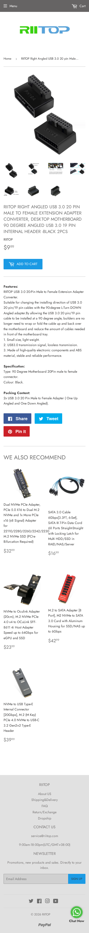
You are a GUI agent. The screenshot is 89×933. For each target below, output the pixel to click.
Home (7, 58)
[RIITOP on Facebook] (39, 901)
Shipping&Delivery (44, 799)
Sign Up (76, 879)
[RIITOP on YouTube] (55, 901)
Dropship (44, 818)
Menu (13, 6)
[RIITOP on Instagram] (47, 901)
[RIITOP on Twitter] (31, 901)
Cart (82, 6)
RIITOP (46, 914)
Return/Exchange (44, 812)
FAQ (45, 806)
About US (44, 793)
